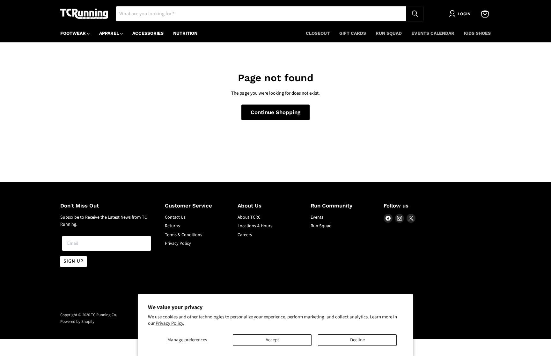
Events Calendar (432, 33)
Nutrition (185, 33)
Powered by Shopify (77, 321)
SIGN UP (73, 261)
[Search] (414, 13)
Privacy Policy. (170, 323)
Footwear (73, 33)
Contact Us (175, 217)
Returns (172, 226)
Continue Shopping (275, 112)
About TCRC (249, 217)
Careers (245, 235)
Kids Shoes (477, 33)
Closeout (318, 33)
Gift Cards (352, 33)
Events (317, 217)
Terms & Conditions (183, 235)
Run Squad (389, 33)
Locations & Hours (255, 226)
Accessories (148, 33)
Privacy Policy (178, 243)
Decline (357, 340)
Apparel (109, 33)
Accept (272, 340)
